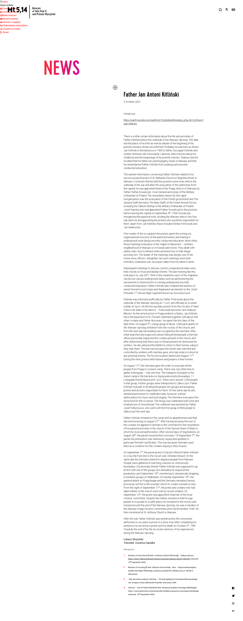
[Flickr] (233, 610)
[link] (9, 18)
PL (227, 10)
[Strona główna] (31, 11)
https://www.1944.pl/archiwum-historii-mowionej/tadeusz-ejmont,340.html (159, 559)
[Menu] (233, 10)
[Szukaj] (220, 10)
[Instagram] (233, 603)
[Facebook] (233, 588)
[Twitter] (233, 595)
